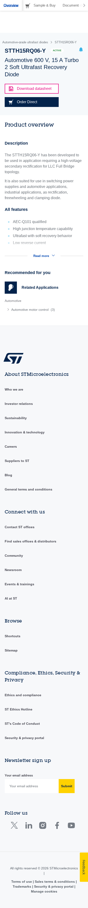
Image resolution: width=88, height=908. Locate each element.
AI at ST (11, 598)
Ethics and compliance (23, 695)
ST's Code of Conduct (22, 723)
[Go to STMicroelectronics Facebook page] (56, 826)
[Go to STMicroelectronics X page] (15, 826)
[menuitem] (39, 310)
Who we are (14, 389)
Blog (8, 475)
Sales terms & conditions (55, 881)
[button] (81, 50)
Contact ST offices (19, 527)
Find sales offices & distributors (30, 541)
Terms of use (22, 881)
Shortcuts (12, 636)
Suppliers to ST (17, 461)
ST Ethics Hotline (18, 709)
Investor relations (19, 404)
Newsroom (13, 570)
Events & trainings (19, 584)
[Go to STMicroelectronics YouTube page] (71, 826)
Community (14, 555)
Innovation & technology (25, 432)
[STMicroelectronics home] (15, 358)
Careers (11, 446)
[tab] (11, 5)
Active (57, 50)
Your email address (19, 775)
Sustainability (16, 418)
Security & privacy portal (24, 738)
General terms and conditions (28, 489)
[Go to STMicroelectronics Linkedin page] (28, 826)
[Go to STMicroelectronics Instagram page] (42, 826)
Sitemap (11, 650)
